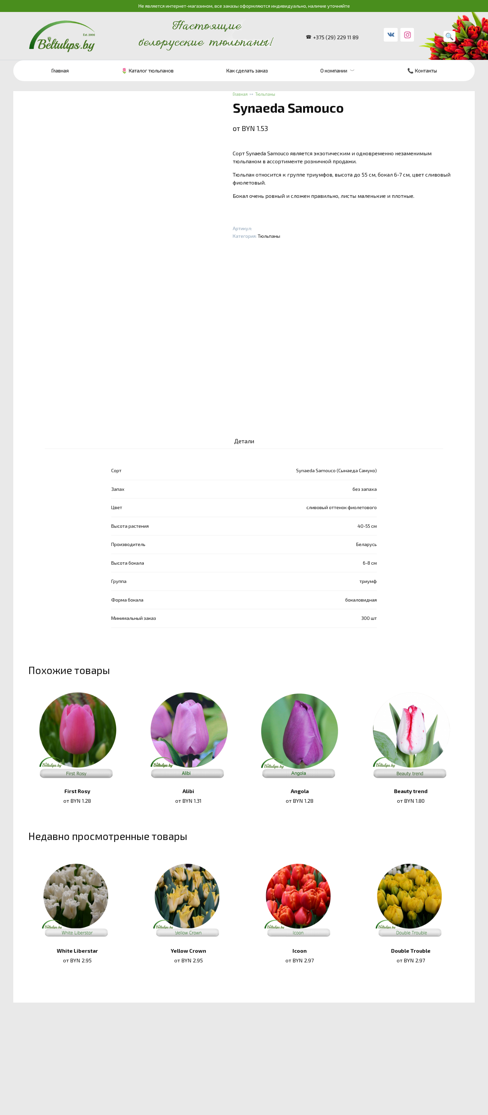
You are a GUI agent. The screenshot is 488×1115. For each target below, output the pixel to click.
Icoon (299, 950)
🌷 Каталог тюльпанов (147, 70)
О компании (333, 70)
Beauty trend (411, 791)
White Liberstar (77, 950)
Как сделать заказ (247, 70)
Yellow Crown (188, 950)
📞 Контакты (422, 70)
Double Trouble (411, 950)
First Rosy (77, 791)
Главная (60, 70)
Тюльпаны (265, 94)
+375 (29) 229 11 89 (336, 37)
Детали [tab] (244, 441)
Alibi (188, 791)
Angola (300, 791)
